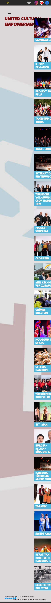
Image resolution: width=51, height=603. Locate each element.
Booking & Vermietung (40, 599)
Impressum (24, 596)
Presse (32, 599)
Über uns (19, 599)
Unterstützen (25, 599)
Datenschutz (31, 596)
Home (14, 599)
